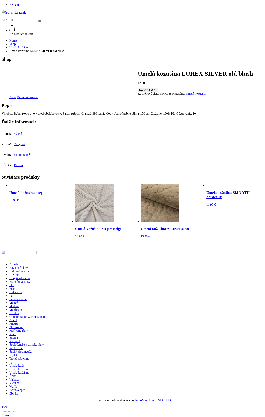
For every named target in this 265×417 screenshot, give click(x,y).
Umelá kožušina (196, 93)
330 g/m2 (19, 144)
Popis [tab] (12, 97)
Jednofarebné (22, 154)
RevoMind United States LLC (153, 400)
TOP (5, 406)
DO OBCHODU (147, 89)
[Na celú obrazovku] (7, 411)
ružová (18, 133)
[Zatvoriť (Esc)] (14, 411)
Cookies (6, 415)
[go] (39, 21)
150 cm (18, 165)
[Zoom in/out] (3, 411)
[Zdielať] (10, 411)
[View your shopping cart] (12, 30)
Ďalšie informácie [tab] (27, 97)
